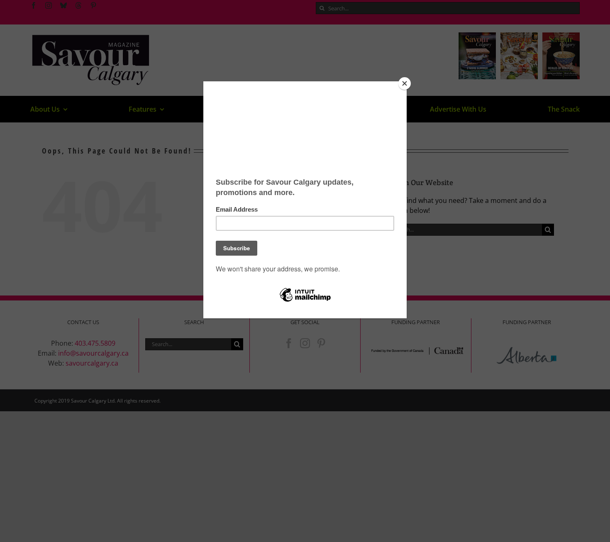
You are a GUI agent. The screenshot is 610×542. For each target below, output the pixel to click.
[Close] (404, 83)
